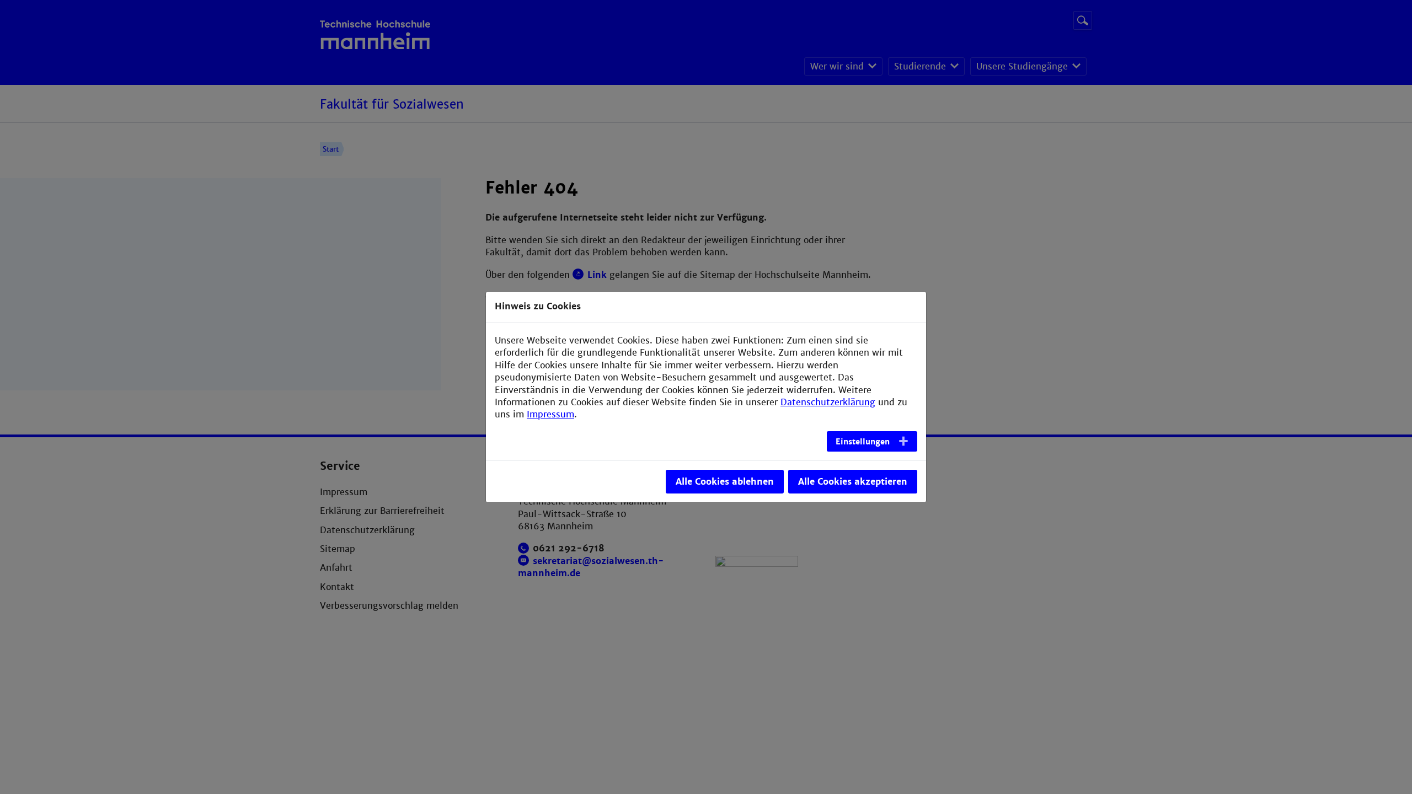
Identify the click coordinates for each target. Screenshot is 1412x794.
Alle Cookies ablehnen (725, 481)
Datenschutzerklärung (827, 402)
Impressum (550, 414)
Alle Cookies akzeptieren (852, 481)
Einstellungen (863, 442)
